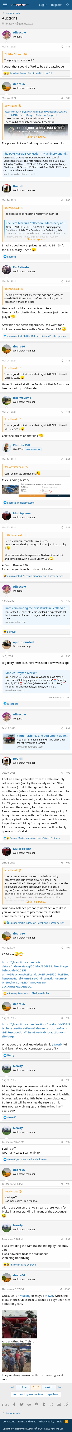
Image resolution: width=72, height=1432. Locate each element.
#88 (68, 527)
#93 (68, 862)
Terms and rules (27, 1421)
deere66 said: (11, 208)
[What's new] (67, 4)
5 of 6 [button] (36, 1387)
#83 (68, 200)
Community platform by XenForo (33, 1428)
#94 (68, 947)
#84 (68, 281)
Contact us (9, 1421)
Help (59, 1421)
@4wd (49, 1295)
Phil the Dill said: (13, 54)
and (21, 502)
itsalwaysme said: (14, 467)
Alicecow (9, 23)
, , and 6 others (35, 838)
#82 (68, 98)
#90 (68, 656)
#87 (68, 459)
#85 (68, 360)
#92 (68, 772)
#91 (68, 728)
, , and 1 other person (36, 336)
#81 (68, 46)
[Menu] (5, 5)
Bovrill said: (10, 105)
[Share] (62, 47)
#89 (68, 600)
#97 (68, 1142)
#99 (68, 1239)
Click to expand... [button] (36, 137)
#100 (67, 1289)
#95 (68, 1018)
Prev (24, 1387)
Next (48, 1387)
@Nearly (57, 1044)
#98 (68, 1184)
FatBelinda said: (13, 535)
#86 (68, 411)
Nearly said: (11, 1191)
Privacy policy (46, 1421)
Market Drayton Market (20, 673)
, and (31, 73)
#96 (68, 1080)
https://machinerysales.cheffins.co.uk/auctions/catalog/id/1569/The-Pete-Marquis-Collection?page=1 (35, 113)
